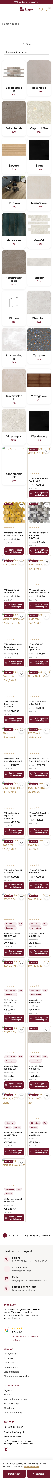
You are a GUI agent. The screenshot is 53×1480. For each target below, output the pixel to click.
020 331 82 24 (15, 1426)
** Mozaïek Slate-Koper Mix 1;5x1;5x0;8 (12, 816)
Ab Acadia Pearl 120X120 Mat (11, 1067)
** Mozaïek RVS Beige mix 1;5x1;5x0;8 (36, 647)
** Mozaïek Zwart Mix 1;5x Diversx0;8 (39, 814)
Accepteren (39, 1474)
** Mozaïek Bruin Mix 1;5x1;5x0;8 (38, 479)
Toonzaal (8, 1358)
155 (26, 1235)
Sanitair (8, 1394)
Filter (29, 44)
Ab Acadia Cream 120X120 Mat (12, 934)
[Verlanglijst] (41, 9)
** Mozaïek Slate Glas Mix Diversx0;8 (13, 760)
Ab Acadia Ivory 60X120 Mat (36, 1001)
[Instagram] (6, 1449)
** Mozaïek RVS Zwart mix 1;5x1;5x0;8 (11, 704)
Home (5, 23)
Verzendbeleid (11, 1371)
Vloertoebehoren (13, 1412)
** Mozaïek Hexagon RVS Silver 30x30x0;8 (38, 535)
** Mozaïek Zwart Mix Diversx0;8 (39, 871)
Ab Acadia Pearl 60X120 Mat (36, 1067)
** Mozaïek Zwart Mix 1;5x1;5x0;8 (13, 871)
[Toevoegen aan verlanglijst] (46, 450)
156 (30, 1235)
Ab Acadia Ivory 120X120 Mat (11, 1001)
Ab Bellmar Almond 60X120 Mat (38, 1134)
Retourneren (10, 1353)
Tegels (7, 1390)
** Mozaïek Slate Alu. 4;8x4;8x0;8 (39, 702)
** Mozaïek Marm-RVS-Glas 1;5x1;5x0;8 (39, 591)
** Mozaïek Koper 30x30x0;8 (12, 591)
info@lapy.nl (17, 1432)
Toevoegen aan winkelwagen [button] (41, 494)
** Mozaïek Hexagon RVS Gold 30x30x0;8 (13, 534)
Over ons (9, 1362)
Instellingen (14, 1474)
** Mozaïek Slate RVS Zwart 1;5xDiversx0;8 (39, 760)
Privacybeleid (11, 1367)
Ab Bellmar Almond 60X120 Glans (13, 1134)
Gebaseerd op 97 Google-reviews (26, 1338)
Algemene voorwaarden (16, 1376)
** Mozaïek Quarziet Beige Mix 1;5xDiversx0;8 (13, 647)
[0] (47, 9)
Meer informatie (31, 1466)
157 (35, 1235)
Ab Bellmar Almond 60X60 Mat (13, 1200)
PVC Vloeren (11, 1403)
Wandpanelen (11, 1408)
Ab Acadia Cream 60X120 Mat (37, 934)
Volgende (43, 1235)
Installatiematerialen (15, 1399)
